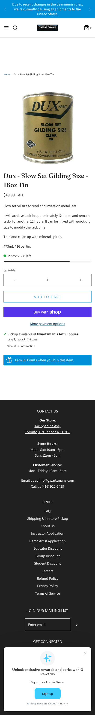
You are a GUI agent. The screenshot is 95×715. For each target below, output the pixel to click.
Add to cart (47, 296)
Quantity (9, 270)
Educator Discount (47, 548)
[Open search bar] (16, 28)
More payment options (47, 323)
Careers (47, 570)
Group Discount (48, 556)
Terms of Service (47, 593)
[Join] (76, 624)
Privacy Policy (47, 585)
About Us (48, 525)
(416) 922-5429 (53, 486)
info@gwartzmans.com (56, 480)
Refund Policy (47, 578)
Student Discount (47, 563)
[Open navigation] (6, 28)
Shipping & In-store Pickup (47, 518)
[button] (47, 127)
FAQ (48, 511)
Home (6, 74)
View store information (21, 346)
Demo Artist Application (47, 541)
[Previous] (5, 9)
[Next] (90, 9)
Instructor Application (47, 533)
